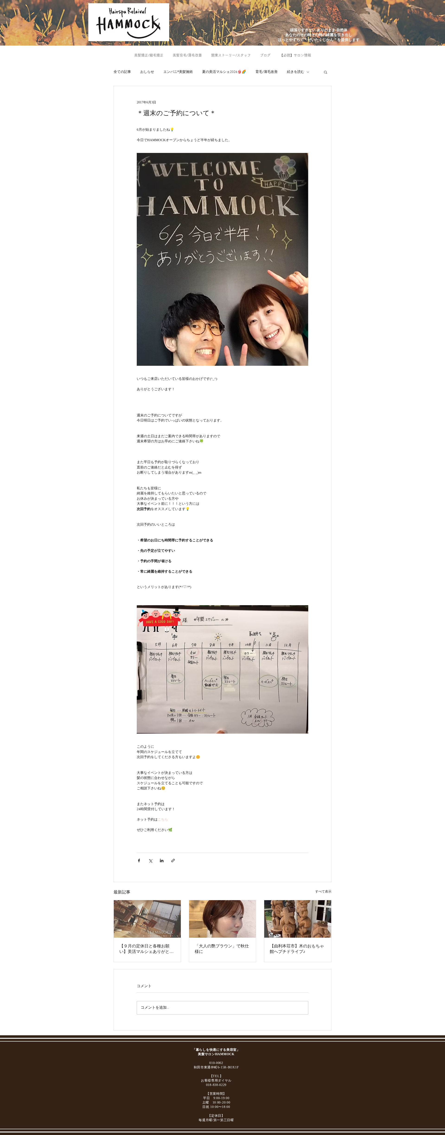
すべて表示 (323, 891)
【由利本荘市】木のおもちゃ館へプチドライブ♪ (297, 949)
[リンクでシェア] (173, 860)
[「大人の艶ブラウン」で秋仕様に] (222, 919)
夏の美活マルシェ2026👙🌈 (224, 72)
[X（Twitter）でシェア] (150, 860)
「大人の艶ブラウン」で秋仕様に (222, 949)
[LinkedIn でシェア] (161, 860)
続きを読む (295, 72)
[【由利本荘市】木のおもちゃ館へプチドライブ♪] (297, 919)
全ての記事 (122, 72)
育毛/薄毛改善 (266, 72)
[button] (325, 72)
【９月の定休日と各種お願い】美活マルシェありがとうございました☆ (146, 949)
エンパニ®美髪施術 (178, 72)
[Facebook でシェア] (139, 860)
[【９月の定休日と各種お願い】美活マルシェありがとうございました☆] (147, 919)
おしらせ (147, 72)
